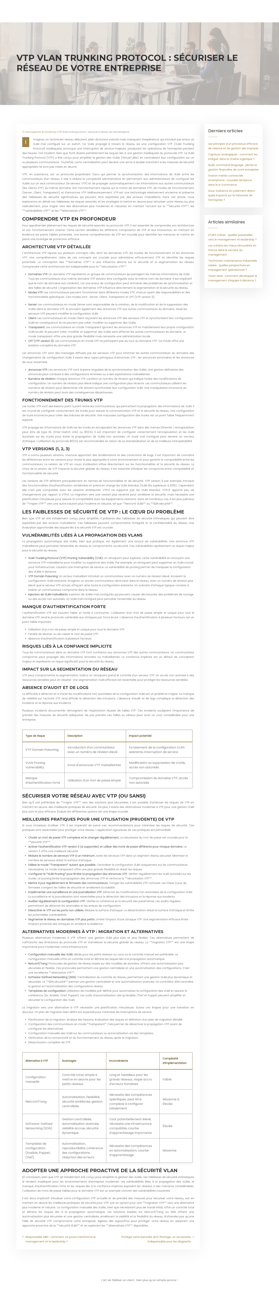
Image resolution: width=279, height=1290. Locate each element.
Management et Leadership (41, 131)
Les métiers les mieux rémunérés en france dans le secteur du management (232, 250)
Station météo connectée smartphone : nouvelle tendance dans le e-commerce (230, 180)
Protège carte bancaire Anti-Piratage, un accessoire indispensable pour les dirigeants (156, 1239)
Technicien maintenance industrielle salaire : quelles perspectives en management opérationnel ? (232, 265)
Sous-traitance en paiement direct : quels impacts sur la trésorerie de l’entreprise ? (232, 195)
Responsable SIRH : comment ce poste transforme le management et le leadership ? (61, 1239)
